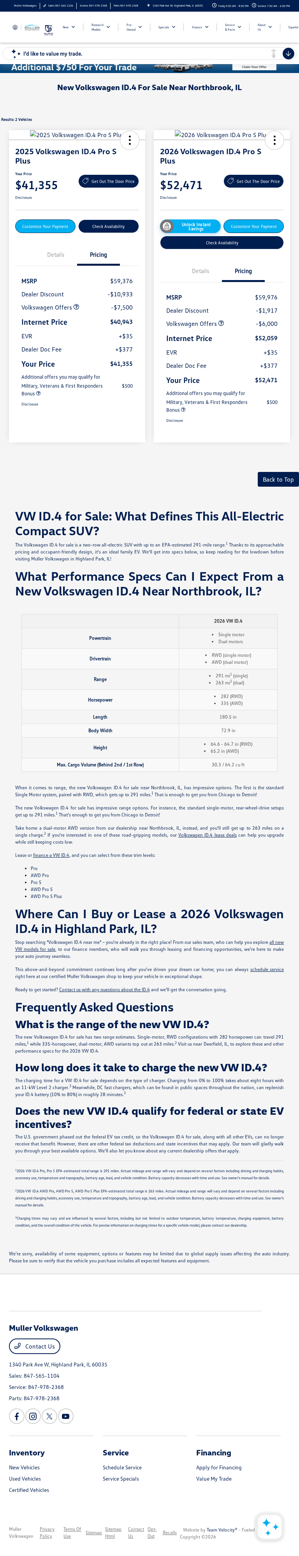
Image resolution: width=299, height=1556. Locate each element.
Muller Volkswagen (21, 1532)
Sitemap (94, 1532)
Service (116, 1452)
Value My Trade (214, 1478)
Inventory (27, 1452)
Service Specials (121, 1478)
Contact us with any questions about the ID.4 (104, 989)
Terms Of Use (72, 1532)
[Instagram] (33, 1416)
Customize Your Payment (45, 226)
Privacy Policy (47, 1532)
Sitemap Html (113, 1532)
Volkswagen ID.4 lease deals (207, 835)
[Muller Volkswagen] (26, 26)
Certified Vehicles (29, 1489)
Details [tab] (55, 254)
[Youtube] (66, 1416)
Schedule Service (122, 1467)
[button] (129, 140)
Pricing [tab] (98, 254)
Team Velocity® (222, 1530)
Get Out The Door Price (113, 181)
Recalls (170, 1532)
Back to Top (278, 479)
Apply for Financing (219, 1467)
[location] (149, 5)
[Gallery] (149, 67)
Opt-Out (152, 1532)
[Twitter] (49, 1416)
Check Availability (108, 226)
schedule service (267, 969)
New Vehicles (24, 1467)
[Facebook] (17, 1416)
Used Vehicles (25, 1478)
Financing (213, 1452)
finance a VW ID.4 (51, 855)
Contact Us (39, 1346)
